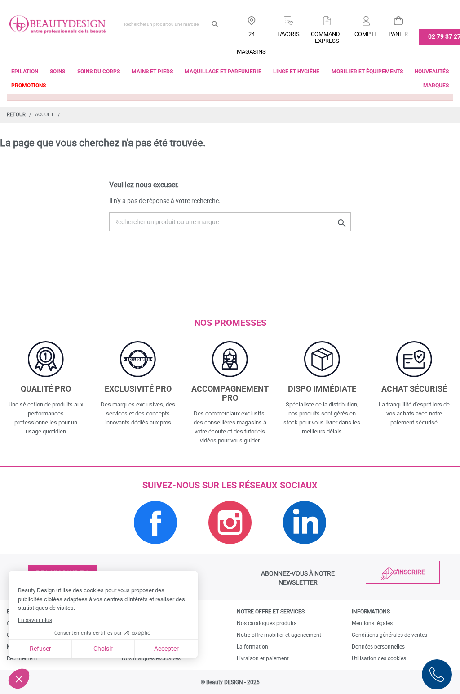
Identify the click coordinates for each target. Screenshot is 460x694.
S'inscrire (409, 572)
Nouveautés (432, 71)
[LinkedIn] (304, 549)
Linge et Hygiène (296, 71)
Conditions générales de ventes (389, 635)
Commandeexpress (327, 37)
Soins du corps (98, 71)
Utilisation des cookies (379, 658)
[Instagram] (230, 549)
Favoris (288, 34)
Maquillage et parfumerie (223, 71)
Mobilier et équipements (367, 71)
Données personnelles (378, 647)
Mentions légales (372, 623)
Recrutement (22, 658)
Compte (365, 34)
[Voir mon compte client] (365, 17)
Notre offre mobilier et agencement (279, 635)
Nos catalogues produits (266, 623)
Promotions (28, 85)
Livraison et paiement (263, 658)
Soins (57, 71)
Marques (436, 85)
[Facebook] (155, 549)
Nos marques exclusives (151, 658)
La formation (252, 647)
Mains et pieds (152, 71)
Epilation (24, 71)
